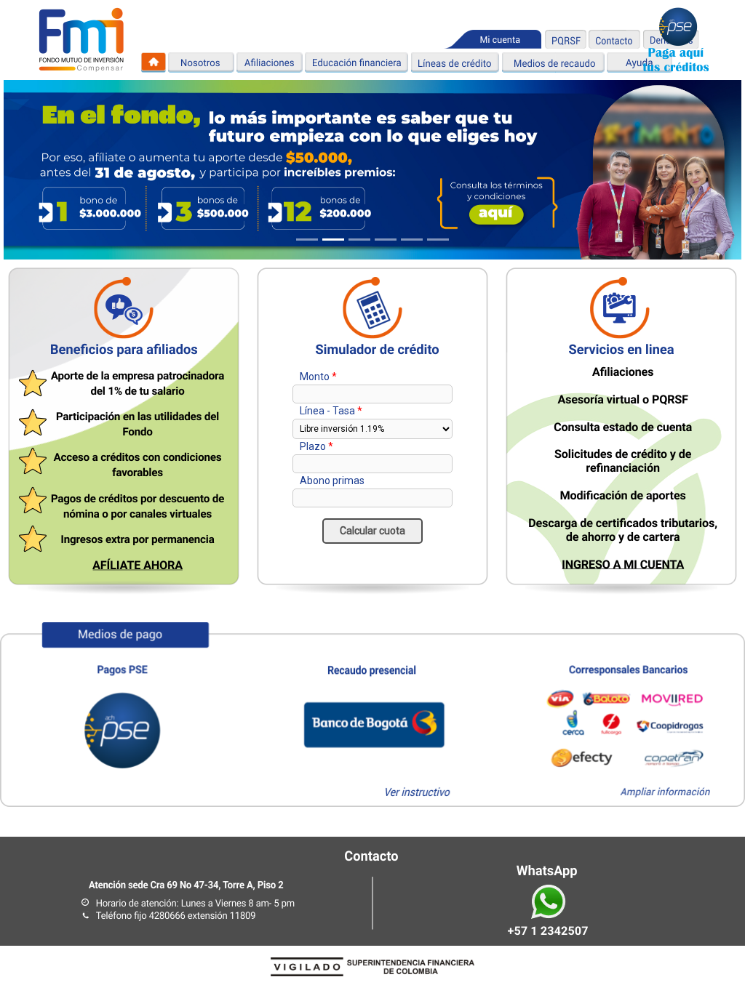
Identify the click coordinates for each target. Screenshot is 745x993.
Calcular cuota (372, 530)
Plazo (313, 446)
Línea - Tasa (327, 411)
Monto (315, 376)
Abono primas (332, 480)
